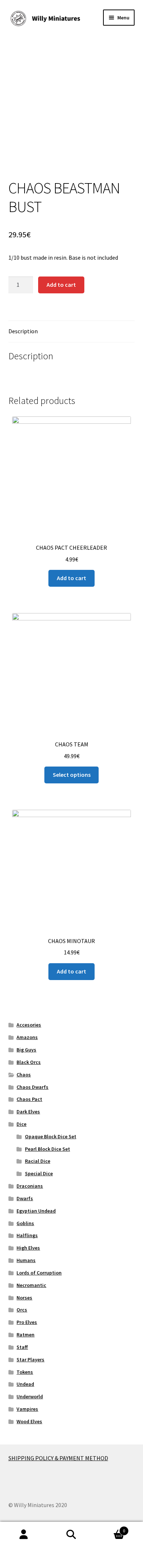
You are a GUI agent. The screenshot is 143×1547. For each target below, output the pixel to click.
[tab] (71, 331)
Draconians (29, 1186)
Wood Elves (29, 1421)
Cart (110, 1528)
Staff (22, 1347)
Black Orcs (28, 1062)
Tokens (24, 1372)
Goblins (25, 1223)
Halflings (27, 1235)
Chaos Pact (29, 1099)
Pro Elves (26, 1322)
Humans (26, 1260)
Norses (24, 1297)
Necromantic (31, 1285)
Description (23, 331)
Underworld (29, 1396)
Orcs (21, 1309)
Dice (21, 1124)
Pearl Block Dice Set (47, 1149)
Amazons (27, 1037)
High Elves (28, 1247)
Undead (25, 1384)
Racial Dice (37, 1161)
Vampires (27, 1409)
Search (71, 1534)
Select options (72, 774)
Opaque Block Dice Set (50, 1136)
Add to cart (61, 284)
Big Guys (26, 1049)
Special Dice (39, 1173)
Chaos (23, 1074)
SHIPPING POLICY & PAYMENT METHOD (58, 1458)
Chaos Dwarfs (32, 1087)
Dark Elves (28, 1111)
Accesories (28, 1024)
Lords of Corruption (39, 1272)
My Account (24, 1534)
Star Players (30, 1359)
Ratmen (25, 1334)
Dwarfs (24, 1198)
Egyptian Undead (36, 1210)
